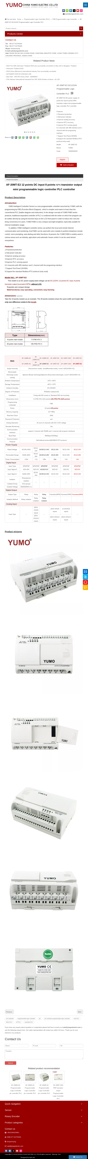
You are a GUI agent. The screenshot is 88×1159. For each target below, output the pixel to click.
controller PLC (29, 1022)
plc (40, 1018)
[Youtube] (77, 10)
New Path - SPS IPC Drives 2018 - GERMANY (22, 77)
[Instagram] (81, 10)
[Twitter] (74, 10)
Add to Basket (68, 165)
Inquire (62, 159)
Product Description (12, 176)
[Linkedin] (70, 10)
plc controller (10, 1018)
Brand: (59, 148)
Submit (10, 1063)
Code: (59, 151)
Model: (59, 144)
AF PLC (18, 1022)
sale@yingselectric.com (74, 14)
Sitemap (54, 1154)
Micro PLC (9, 1022)
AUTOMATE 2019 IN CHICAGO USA (18, 74)
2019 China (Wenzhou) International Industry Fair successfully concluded (31, 71)
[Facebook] (63, 10)
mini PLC (76, 1018)
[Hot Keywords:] (81, 28)
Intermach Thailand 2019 (14, 68)
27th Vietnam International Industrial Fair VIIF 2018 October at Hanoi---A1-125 (33, 79)
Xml (59, 1154)
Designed (28, 1157)
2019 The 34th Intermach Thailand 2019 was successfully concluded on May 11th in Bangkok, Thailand (41, 66)
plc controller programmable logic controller (57, 1018)
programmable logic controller (26, 1018)
